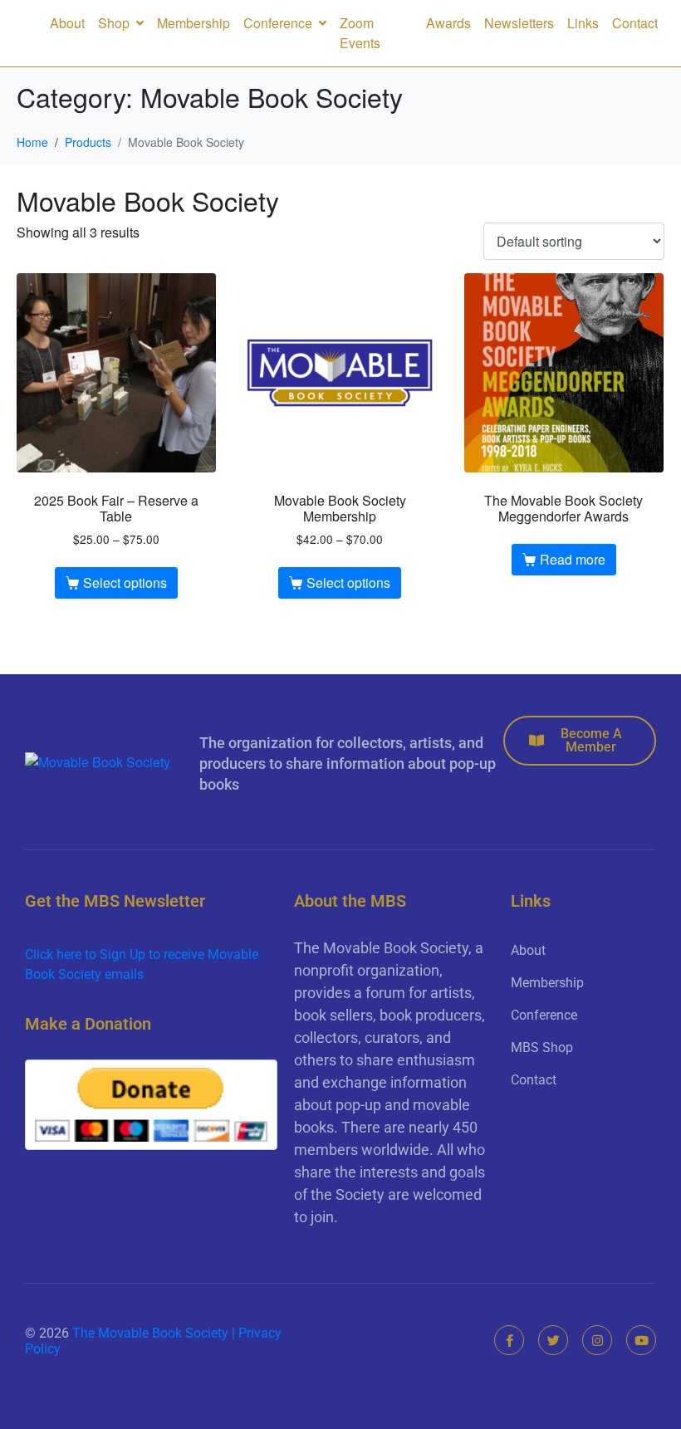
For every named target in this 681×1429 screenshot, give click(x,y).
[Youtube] (641, 1340)
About (67, 22)
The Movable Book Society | (155, 1333)
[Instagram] (597, 1340)
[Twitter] (553, 1340)
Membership (193, 22)
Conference (277, 22)
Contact (635, 22)
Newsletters (519, 22)
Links (583, 22)
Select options (125, 582)
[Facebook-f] (509, 1340)
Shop (114, 22)
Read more (572, 559)
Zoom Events (360, 32)
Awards (448, 22)
